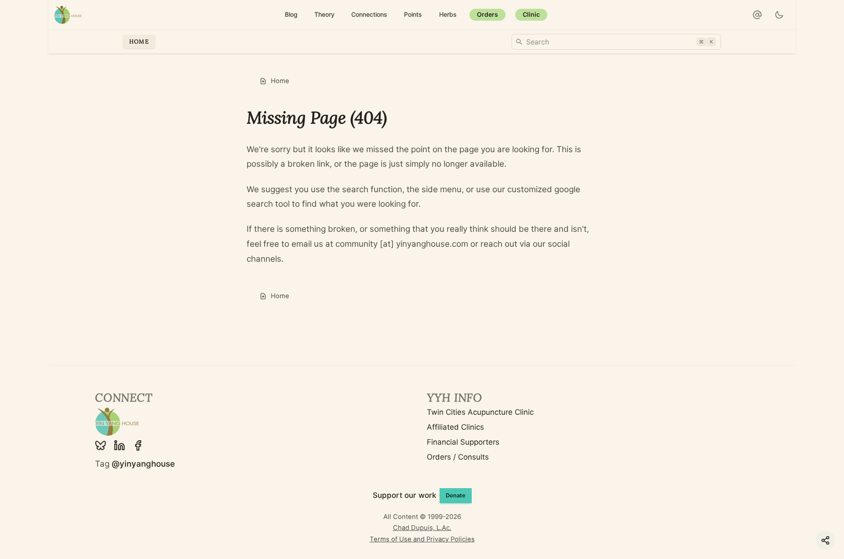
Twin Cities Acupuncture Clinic (480, 412)
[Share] (825, 540)
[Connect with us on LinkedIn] (119, 445)
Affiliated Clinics (455, 427)
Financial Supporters (463, 442)
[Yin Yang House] (68, 14)
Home (139, 41)
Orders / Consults (458, 457)
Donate (456, 495)
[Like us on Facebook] (138, 445)
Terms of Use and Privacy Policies (422, 539)
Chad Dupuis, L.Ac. (422, 528)
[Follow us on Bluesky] (100, 445)
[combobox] (616, 42)
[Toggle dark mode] (779, 14)
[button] (757, 14)
